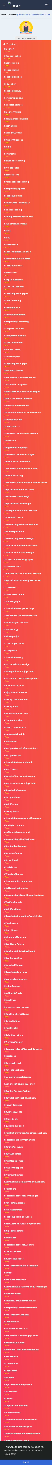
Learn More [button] (10, 1454)
